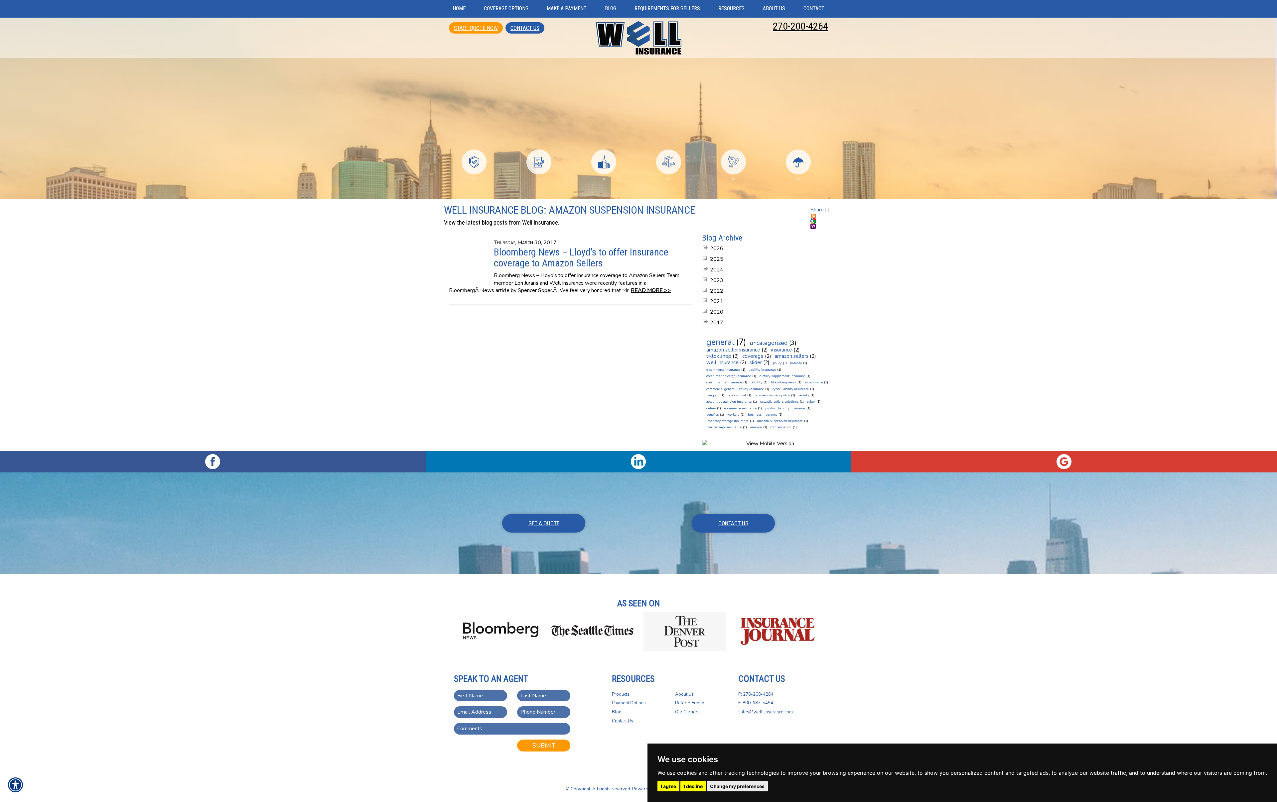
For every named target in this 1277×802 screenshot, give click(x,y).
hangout (712, 395)
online (711, 408)
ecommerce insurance (740, 408)
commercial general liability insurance (735, 389)
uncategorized (769, 343)
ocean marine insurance (724, 382)
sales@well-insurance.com (765, 712)
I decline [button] (693, 786)
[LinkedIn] (638, 461)
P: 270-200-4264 (756, 694)
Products (621, 694)
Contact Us (524, 28)
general (720, 342)
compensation (781, 427)
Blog (617, 712)
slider (756, 362)
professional (737, 395)
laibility (756, 382)
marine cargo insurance (724, 427)
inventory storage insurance (727, 421)
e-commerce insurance (723, 369)
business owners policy (772, 395)
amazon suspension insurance (780, 421)
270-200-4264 (800, 26)
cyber (811, 401)
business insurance (762, 414)
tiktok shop (718, 356)
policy (777, 363)
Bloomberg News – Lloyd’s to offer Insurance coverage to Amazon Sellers (581, 257)
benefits (712, 414)
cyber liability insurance (791, 389)
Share (817, 209)
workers (733, 414)
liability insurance (762, 369)
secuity (803, 395)
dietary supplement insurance (782, 376)
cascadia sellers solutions (779, 401)
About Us (684, 694)
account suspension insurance (729, 401)
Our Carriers (687, 712)
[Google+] (1064, 461)
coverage (753, 356)
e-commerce (814, 382)
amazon (756, 427)
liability (796, 363)
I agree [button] (668, 786)
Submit (543, 746)
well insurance (722, 362)
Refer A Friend (689, 703)
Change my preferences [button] (737, 786)
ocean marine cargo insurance (728, 376)
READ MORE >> (651, 290)
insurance (781, 350)
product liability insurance (785, 408)
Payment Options (629, 703)
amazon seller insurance (733, 350)
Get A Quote (543, 523)
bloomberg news (783, 382)
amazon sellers (791, 356)
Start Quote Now (476, 28)
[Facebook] (213, 461)
